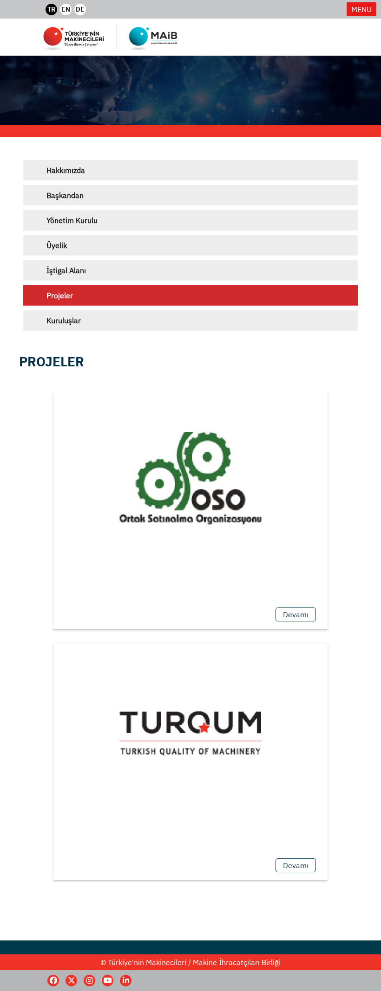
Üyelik (56, 245)
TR (51, 9)
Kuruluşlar (63, 320)
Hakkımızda (65, 170)
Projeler (59, 295)
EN (65, 9)
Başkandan (65, 195)
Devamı (296, 614)
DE (80, 9)
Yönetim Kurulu (72, 220)
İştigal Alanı (66, 270)
